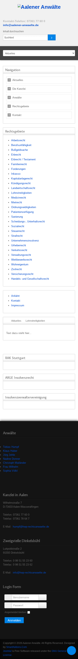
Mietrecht (16, 202)
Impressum (17, 305)
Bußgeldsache (19, 149)
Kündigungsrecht (21, 183)
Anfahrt (15, 295)
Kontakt (16, 115)
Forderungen (18, 168)
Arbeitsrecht (18, 140)
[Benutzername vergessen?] (42, 597)
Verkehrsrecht (19, 250)
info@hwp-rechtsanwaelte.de (29, 572)
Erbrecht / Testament (23, 159)
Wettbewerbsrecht (21, 259)
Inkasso (15, 173)
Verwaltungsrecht (21, 254)
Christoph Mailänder (14, 462)
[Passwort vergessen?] (42, 605)
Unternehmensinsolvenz (25, 240)
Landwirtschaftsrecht (23, 188)
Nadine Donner (11, 458)
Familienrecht (19, 164)
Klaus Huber (10, 450)
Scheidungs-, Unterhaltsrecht (28, 221)
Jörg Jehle (9, 454)
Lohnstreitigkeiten (21, 192)
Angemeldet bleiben (16, 612)
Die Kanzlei (19, 88)
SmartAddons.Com (16, 647)
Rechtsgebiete (20, 106)
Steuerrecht (18, 231)
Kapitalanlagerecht (22, 178)
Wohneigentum (19, 264)
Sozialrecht (17, 226)
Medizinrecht (18, 197)
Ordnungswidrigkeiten (23, 207)
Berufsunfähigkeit (21, 145)
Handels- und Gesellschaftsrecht (30, 278)
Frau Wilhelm (10, 466)
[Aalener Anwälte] (39, 7)
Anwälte (17, 97)
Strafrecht (17, 235)
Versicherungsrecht (22, 274)
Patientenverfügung (22, 211)
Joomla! (7, 651)
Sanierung (17, 216)
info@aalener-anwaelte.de (21, 25)
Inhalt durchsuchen (13, 31)
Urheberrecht (18, 245)
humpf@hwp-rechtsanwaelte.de (31, 526)
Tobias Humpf (11, 446)
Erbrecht (16, 154)
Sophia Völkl (10, 470)
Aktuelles (17, 80)
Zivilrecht (16, 269)
